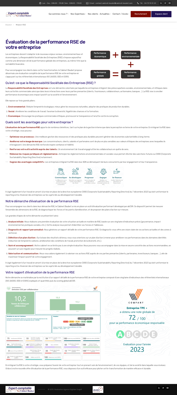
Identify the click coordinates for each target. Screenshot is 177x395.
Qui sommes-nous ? (58, 14)
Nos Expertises (78, 14)
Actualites (104, 14)
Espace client (161, 14)
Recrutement (141, 14)
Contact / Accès (120, 14)
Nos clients (93, 14)
